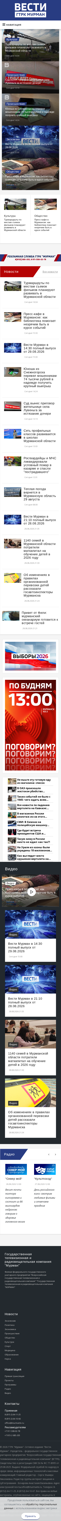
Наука (8, 1358)
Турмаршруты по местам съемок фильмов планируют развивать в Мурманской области (25, 47)
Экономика (10, 1329)
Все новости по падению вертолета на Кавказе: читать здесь (33, 807)
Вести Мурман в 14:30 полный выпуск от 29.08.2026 (40, 348)
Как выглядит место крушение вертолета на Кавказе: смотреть (33, 857)
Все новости (50, 271)
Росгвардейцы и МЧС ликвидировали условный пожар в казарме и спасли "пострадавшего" (40, 465)
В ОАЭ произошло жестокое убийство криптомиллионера (30, 790)
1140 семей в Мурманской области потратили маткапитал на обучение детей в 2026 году (40, 549)
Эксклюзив (13, 139)
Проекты (9, 1380)
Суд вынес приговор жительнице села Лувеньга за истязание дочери (39, 408)
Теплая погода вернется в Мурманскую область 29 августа (40, 494)
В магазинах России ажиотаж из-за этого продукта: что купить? (32, 815)
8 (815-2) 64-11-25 (13, 1414)
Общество (13, 171)
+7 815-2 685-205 (12, 1435)
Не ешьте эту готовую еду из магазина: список (34, 781)
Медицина (10, 1350)
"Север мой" (13, 1178)
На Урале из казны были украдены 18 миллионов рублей (33, 849)
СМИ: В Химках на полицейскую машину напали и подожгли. (32, 824)
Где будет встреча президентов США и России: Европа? (30, 832)
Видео (10, 883)
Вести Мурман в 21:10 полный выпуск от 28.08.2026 (40, 520)
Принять (30, 1516)
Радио (8, 1388)
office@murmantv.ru (14, 1423)
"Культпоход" (43, 1178)
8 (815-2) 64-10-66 (13, 1418)
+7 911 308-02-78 (12, 1431)
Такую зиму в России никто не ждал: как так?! (33, 840)
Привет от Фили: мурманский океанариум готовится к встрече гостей (40, 618)
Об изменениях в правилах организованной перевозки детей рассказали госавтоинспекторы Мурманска (38, 585)
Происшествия (16, 75)
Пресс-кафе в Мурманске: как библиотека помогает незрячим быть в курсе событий (45, 224)
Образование (12, 1354)
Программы (10, 1384)
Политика (9, 1325)
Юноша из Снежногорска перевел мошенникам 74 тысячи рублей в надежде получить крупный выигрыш (29, 112)
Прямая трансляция (14, 1376)
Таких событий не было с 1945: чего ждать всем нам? (33, 798)
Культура (12, 39)
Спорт (8, 1346)
